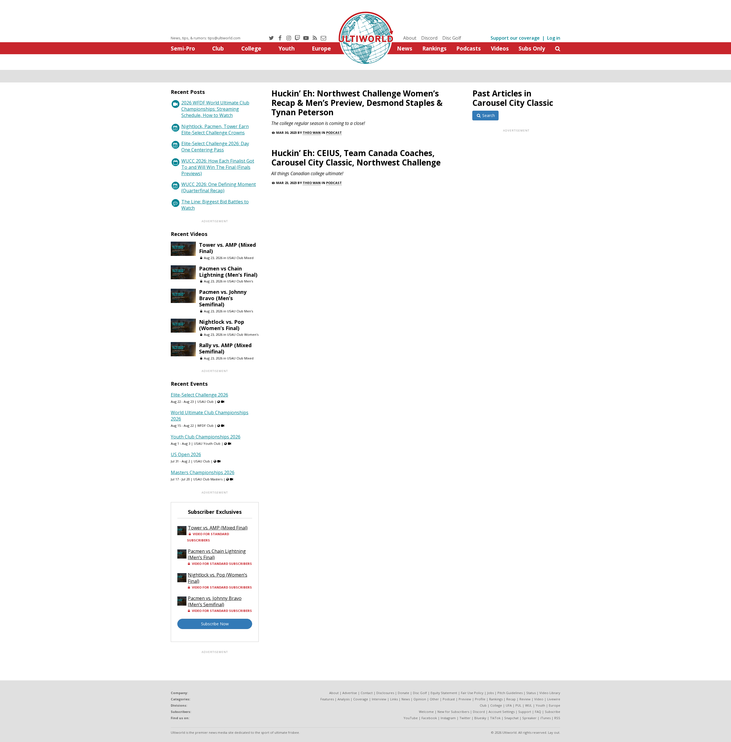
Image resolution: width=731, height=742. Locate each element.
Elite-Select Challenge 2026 (199, 395)
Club (218, 48)
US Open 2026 (186, 454)
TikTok (495, 718)
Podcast (334, 132)
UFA (509, 705)
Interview (379, 699)
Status (531, 693)
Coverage (360, 699)
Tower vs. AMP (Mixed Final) (227, 247)
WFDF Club (205, 425)
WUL (528, 705)
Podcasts (468, 48)
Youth (286, 48)
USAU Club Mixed (240, 258)
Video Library (549, 693)
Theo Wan (312, 132)
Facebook (429, 718)
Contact (367, 693)
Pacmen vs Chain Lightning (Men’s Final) (228, 271)
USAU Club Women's (242, 334)
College (251, 48)
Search (488, 115)
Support (524, 711)
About (409, 38)
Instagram (448, 718)
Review (525, 699)
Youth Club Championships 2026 (205, 437)
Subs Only (532, 48)
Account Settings (502, 711)
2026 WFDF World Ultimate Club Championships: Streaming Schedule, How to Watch (215, 109)
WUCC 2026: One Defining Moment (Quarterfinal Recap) (218, 187)
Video (538, 699)
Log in (553, 38)
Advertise (349, 693)
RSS (557, 718)
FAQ (538, 711)
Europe (321, 48)
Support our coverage (515, 38)
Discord (429, 38)
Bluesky (480, 718)
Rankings (434, 48)
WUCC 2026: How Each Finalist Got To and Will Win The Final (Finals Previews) (217, 167)
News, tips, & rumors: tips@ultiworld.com (205, 38)
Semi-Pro (183, 48)
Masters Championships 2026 (202, 472)
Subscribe (552, 711)
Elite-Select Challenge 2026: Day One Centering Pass (215, 146)
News (404, 48)
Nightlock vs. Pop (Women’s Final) (221, 324)
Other (434, 699)
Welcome (426, 711)
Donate (403, 693)
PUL (518, 705)
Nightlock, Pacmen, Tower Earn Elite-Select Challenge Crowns (215, 129)
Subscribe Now (215, 623)
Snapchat (511, 718)
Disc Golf (451, 38)
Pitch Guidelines (510, 693)
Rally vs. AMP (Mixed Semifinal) (225, 348)
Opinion (419, 699)
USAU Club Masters (207, 479)
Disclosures (385, 693)
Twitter (465, 718)
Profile (480, 699)
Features (327, 699)
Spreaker (529, 718)
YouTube (410, 718)
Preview (465, 699)
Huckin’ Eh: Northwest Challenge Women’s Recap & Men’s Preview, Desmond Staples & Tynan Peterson (357, 103)
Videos (500, 48)
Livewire (553, 699)
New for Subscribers (453, 711)
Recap (511, 699)
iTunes (545, 718)
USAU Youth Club (207, 443)
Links (394, 699)
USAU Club (205, 401)
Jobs (490, 693)
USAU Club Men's (240, 281)
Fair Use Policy (472, 693)
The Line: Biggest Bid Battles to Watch (215, 205)
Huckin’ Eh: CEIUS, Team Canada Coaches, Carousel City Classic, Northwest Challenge (356, 157)
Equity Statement (444, 693)
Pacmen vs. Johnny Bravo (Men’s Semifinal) (222, 298)
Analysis (344, 699)
